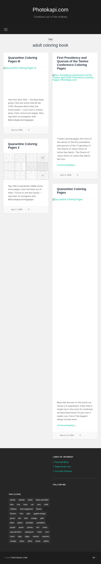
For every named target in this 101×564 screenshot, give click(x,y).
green (12, 518)
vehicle (36, 536)
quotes (30, 527)
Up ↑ (95, 558)
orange (34, 518)
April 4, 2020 (65, 175)
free (21, 513)
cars (39, 504)
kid (19, 518)
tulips (27, 536)
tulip (19, 536)
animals (22, 500)
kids (26, 518)
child (46, 504)
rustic (45, 527)
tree (47, 532)
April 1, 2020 (16, 209)
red (37, 527)
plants (20, 523)
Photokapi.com (50, 10)
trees (12, 536)
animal (12, 500)
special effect (15, 532)
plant (12, 523)
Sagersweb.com (63, 466)
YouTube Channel (63, 471)
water (22, 541)
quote (21, 527)
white (30, 541)
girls (28, 513)
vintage (13, 541)
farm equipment (26, 509)
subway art (29, 532)
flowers (13, 513)
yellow (46, 541)
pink (42, 518)
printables (41, 523)
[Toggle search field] (95, 29)
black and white (42, 500)
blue (12, 504)
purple (12, 527)
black (30, 500)
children (13, 509)
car (32, 504)
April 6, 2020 (16, 130)
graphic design (40, 513)
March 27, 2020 (67, 435)
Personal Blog (61, 462)
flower (38, 509)
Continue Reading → (67, 165)
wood (38, 541)
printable (29, 523)
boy (18, 504)
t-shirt (39, 532)
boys (25, 504)
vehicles (45, 536)
